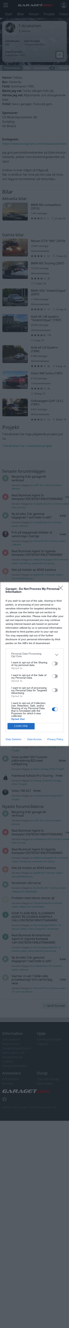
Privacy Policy (55, 739)
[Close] (61, 589)
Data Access (34, 739)
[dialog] (34, 664)
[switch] (55, 663)
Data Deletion (14, 739)
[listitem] (34, 654)
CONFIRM (21, 726)
